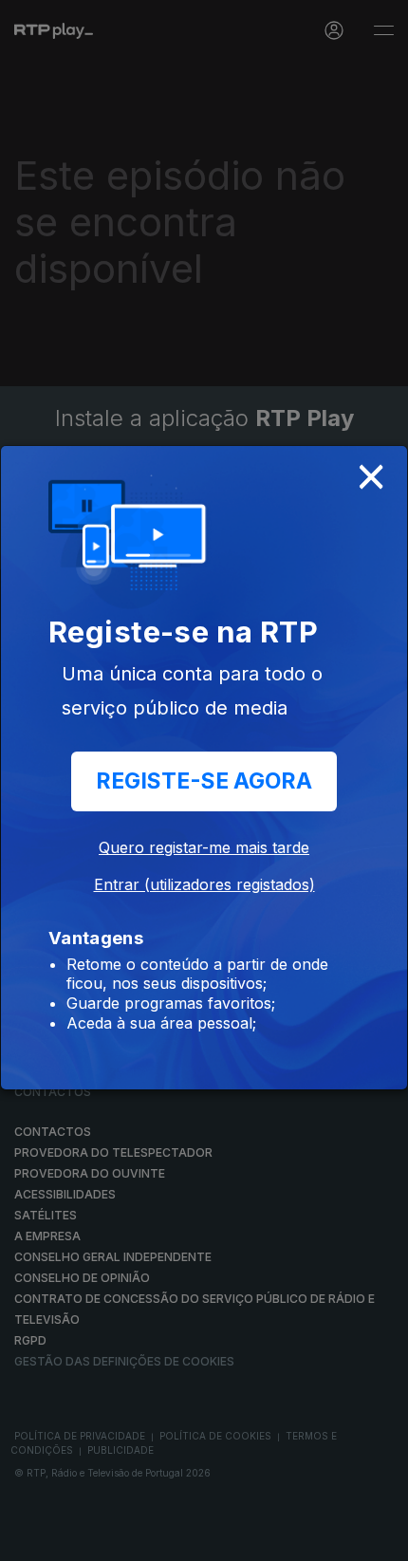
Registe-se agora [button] (204, 781)
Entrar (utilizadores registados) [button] (204, 884)
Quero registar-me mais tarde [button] (204, 847)
